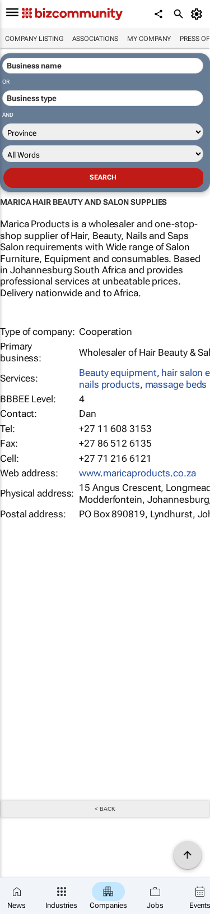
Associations (95, 39)
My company (149, 39)
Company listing (34, 39)
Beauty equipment (117, 372)
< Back (105, 809)
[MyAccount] (198, 14)
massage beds (176, 384)
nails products (109, 384)
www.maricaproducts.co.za (137, 473)
